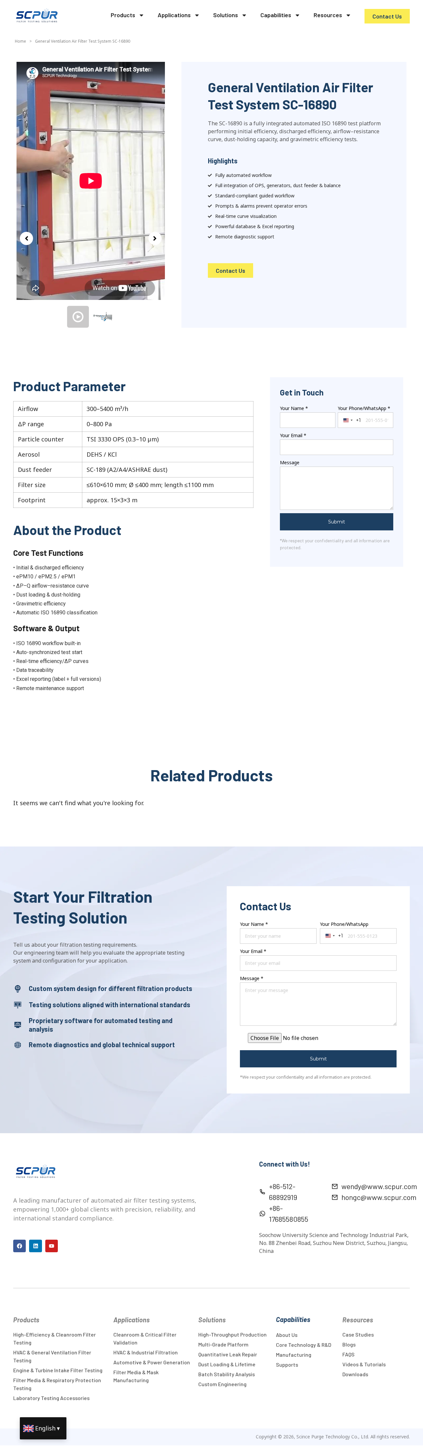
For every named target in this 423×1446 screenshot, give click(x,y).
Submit (336, 488)
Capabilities (275, 15)
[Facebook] (19, 1212)
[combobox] (351, 386)
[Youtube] (51, 1212)
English (45, 1428)
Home (20, 41)
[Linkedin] (35, 1212)
